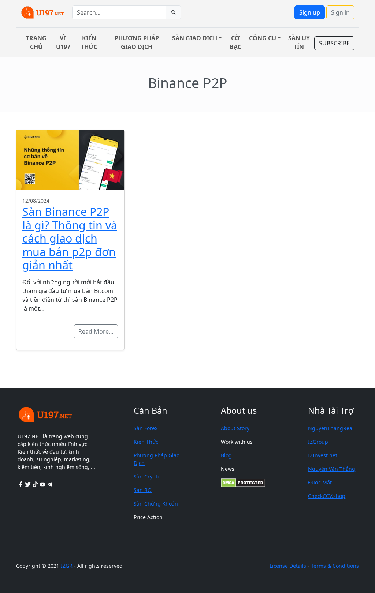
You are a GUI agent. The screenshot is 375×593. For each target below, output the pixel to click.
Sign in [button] (340, 12)
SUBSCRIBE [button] (334, 43)
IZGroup (318, 441)
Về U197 (63, 42)
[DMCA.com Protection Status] (243, 482)
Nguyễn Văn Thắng (331, 468)
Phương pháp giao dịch (137, 42)
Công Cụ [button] (262, 38)
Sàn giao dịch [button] (194, 38)
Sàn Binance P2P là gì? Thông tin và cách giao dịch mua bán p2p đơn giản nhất (69, 238)
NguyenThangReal (331, 428)
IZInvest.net (322, 455)
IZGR (67, 565)
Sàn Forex (145, 428)
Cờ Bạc (235, 42)
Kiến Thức (146, 441)
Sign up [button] (309, 12)
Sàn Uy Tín (299, 42)
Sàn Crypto (147, 476)
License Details (288, 565)
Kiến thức (89, 42)
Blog (226, 455)
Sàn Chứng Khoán (156, 503)
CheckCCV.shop (326, 495)
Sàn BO (143, 490)
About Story (235, 428)
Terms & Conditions (335, 565)
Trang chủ (36, 42)
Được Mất (320, 482)
